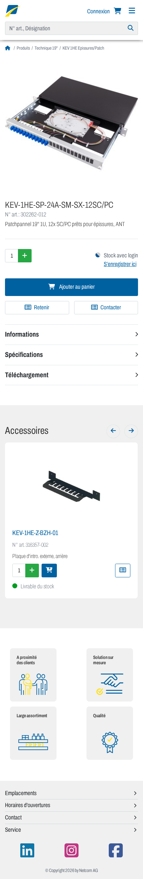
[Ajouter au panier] (49, 570)
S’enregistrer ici (120, 264)
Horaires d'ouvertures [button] (27, 805)
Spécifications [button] (24, 354)
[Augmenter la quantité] (25, 255)
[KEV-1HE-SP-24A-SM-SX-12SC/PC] (71, 123)
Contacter (110, 307)
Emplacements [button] (21, 793)
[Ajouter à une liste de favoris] (122, 570)
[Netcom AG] (13, 10)
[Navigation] (131, 11)
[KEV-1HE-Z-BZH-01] (71, 486)
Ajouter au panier (76, 287)
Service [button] (13, 829)
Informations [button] (22, 334)
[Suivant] (131, 431)
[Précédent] (113, 431)
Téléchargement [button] (27, 375)
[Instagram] (71, 850)
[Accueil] (8, 48)
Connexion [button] (99, 11)
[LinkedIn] (27, 850)
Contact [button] (13, 817)
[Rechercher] (131, 28)
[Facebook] (116, 850)
